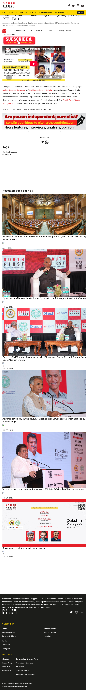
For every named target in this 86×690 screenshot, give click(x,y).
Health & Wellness (50, 628)
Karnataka (59, 12)
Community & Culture (9, 636)
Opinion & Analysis (8, 632)
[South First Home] (9, 5)
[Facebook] (82, 612)
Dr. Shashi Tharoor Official (41, 90)
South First (6, 155)
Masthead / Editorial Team (25, 674)
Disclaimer (20, 667)
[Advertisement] (44, 172)
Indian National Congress (13, 90)
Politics (23, 12)
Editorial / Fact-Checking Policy (27, 659)
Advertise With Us (22, 670)
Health (33, 12)
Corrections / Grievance (24, 663)
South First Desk (9, 34)
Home (4, 12)
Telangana (6, 649)
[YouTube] (82, 6)
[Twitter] (73, 6)
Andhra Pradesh (45, 12)
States (4, 628)
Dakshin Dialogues (9, 152)
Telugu (80, 12)
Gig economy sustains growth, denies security (25, 548)
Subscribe (13, 12)
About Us (5, 659)
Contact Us (6, 667)
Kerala (69, 12)
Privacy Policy (7, 663)
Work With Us (6, 670)
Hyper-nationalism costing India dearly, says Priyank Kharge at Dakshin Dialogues (44, 298)
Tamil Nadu (6, 645)
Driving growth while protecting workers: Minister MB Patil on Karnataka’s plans (43, 489)
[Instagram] (78, 6)
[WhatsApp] (47, 142)
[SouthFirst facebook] (69, 6)
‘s (68, 100)
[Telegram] (42, 142)
